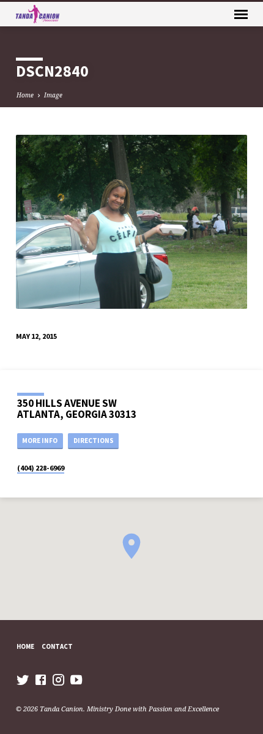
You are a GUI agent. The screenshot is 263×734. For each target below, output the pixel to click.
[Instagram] (58, 679)
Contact (57, 646)
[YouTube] (76, 679)
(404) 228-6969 (40, 467)
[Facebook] (41, 679)
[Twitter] (23, 679)
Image (53, 95)
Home (25, 95)
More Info (39, 440)
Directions (93, 440)
